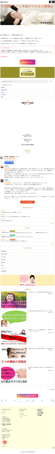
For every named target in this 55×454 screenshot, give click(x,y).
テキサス (4, 446)
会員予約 (39, 410)
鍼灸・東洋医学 (4, 254)
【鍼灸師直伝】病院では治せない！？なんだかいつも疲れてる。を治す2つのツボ (17, 236)
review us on (8, 162)
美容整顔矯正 (3, 251)
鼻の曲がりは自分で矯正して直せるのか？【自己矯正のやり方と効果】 (41, 368)
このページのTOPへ (51, 389)
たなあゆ (6, 165)
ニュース (22, 413)
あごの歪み (3, 94)
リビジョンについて (6, 409)
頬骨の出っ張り (4, 89)
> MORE (52, 223)
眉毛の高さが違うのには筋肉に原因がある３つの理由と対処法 (41, 348)
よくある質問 (40, 412)
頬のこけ (3, 92)
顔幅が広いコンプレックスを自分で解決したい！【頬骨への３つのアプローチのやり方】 (41, 330)
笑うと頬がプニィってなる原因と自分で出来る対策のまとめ (40, 292)
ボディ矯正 (3, 256)
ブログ (21, 416)
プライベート (3, 268)
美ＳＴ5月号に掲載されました (7, 220)
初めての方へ (40, 409)
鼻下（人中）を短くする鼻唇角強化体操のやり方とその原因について (14, 241)
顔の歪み (3, 87)
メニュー (4, 416)
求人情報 (39, 415)
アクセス (22, 410)
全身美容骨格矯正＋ (6, 418)
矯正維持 (3, 262)
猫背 (2, 96)
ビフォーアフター (23, 409)
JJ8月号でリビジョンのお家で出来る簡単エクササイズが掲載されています (15, 216)
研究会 (2, 265)
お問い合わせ (40, 413)
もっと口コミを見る (27, 202)
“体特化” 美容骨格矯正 (6, 421)
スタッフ (4, 412)
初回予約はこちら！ (27, 62)
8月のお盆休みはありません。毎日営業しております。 (11, 212)
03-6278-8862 (29, 145)
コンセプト (4, 410)
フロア (3, 413)
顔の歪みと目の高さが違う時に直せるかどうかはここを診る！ (41, 310)
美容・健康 (3, 259)
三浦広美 (6, 180)
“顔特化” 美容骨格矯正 (6, 419)
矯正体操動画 (3, 271)
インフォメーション (24, 415)
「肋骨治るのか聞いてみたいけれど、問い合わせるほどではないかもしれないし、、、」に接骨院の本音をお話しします (24, 232)
